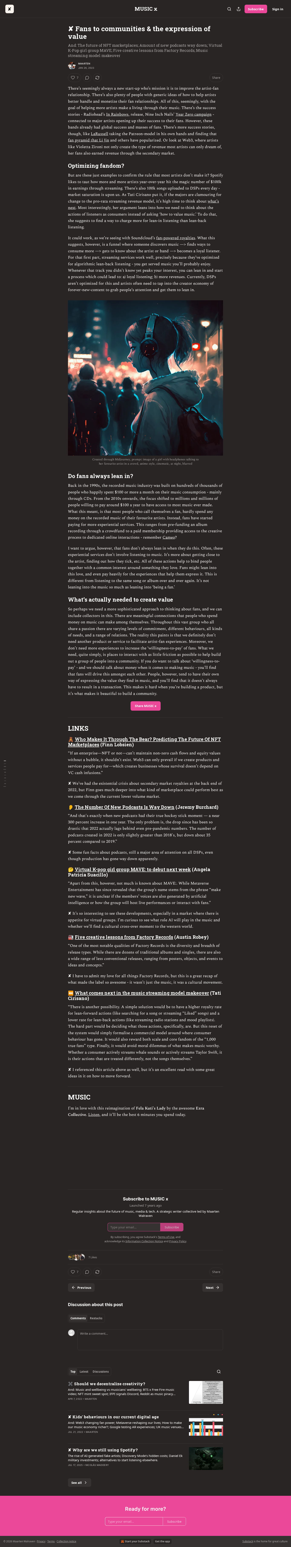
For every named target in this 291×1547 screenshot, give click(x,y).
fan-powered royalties (175, 238)
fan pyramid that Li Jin (88, 140)
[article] (145, 1394)
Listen (93, 1115)
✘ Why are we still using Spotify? (103, 1449)
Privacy (41, 1541)
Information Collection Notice (144, 1241)
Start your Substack (137, 1541)
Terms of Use (166, 1237)
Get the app (162, 1541)
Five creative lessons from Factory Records (124, 937)
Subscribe (256, 9)
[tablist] (86, 1318)
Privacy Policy (177, 1241)
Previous (84, 1287)
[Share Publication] (238, 9)
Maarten (84, 63)
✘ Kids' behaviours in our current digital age (113, 1416)
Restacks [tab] (96, 1318)
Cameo (169, 537)
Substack (247, 1541)
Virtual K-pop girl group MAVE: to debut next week (133, 869)
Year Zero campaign (194, 114)
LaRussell (99, 134)
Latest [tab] (84, 1371)
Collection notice (66, 1541)
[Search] (229, 9)
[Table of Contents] (5, 773)
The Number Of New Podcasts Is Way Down (124, 807)
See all (76, 1482)
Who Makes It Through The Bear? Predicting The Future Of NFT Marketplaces (144, 742)
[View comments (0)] (87, 77)
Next (210, 1287)
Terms (51, 1541)
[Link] (62, 165)
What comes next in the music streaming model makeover (142, 993)
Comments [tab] (78, 1318)
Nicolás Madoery (97, 1465)
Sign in (277, 9)
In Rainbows (117, 114)
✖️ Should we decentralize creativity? (106, 1383)
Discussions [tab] (101, 1371)
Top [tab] (73, 1371)
